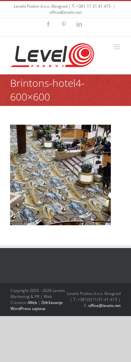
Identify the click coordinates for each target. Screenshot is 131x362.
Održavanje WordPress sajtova (36, 305)
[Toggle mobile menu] (117, 46)
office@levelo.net (65, 12)
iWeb (32, 302)
